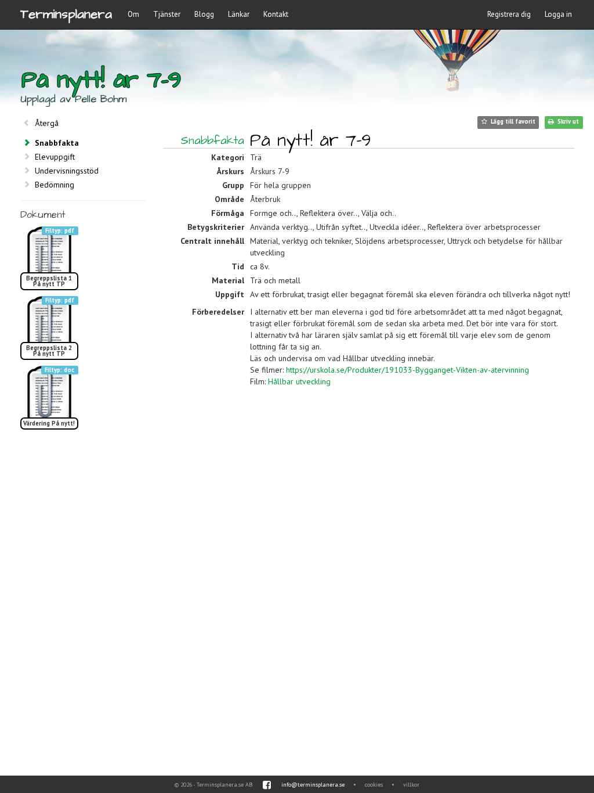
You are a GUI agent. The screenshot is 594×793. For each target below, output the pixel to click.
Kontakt (275, 14)
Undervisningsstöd (67, 170)
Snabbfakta (57, 143)
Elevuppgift (55, 157)
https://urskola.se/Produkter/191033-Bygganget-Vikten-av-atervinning (407, 370)
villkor (411, 784)
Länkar (238, 14)
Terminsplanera (66, 14)
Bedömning (54, 184)
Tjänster (166, 14)
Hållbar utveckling (299, 381)
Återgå (47, 123)
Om (133, 14)
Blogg (204, 14)
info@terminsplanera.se (313, 784)
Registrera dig (509, 14)
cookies (374, 784)
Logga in (558, 14)
